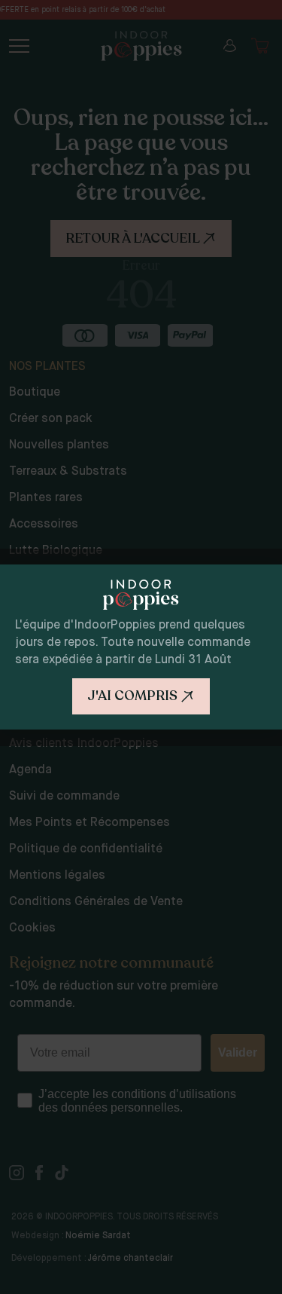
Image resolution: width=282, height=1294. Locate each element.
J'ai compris (132, 696)
